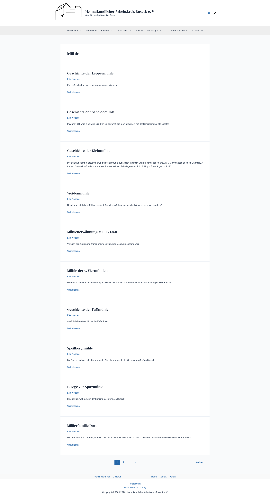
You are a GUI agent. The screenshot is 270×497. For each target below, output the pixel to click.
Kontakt (163, 476)
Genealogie (152, 30)
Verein (172, 476)
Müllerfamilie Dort (82, 425)
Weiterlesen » (73, 92)
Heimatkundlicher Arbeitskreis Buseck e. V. (120, 11)
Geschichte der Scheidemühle (91, 112)
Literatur (117, 476)
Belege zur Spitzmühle (85, 386)
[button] (209, 13)
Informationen (178, 30)
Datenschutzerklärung (135, 487)
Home (154, 476)
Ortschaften (122, 30)
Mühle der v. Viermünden (87, 270)
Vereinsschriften (102, 476)
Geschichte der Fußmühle (87, 309)
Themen (90, 30)
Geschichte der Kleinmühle (88, 150)
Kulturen (105, 30)
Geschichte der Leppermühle (90, 73)
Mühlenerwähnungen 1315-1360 (92, 231)
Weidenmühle (78, 193)
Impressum (135, 483)
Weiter (201, 462)
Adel (138, 30)
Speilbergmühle (80, 348)
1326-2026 (197, 30)
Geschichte (72, 30)
